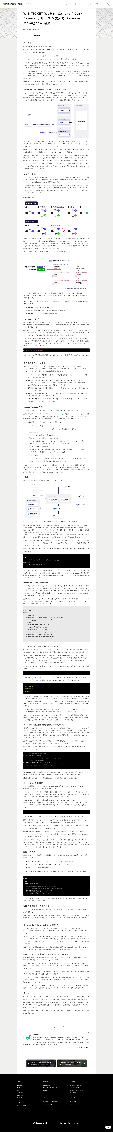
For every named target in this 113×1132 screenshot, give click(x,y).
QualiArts (19, 1102)
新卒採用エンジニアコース (76, 1087)
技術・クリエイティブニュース (50, 1087)
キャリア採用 (73, 1092)
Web (36, 1027)
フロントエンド (59, 1027)
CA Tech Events (73, 1101)
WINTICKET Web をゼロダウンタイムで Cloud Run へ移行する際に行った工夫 (52, 59)
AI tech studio (20, 1085)
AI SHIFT (18, 1087)
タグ (67, 4)
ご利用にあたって (76, 1123)
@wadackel (41, 46)
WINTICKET (27, 50)
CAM (18, 1090)
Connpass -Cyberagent (74, 1104)
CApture (45, 1090)
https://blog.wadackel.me (81, 1047)
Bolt (27, 545)
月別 (74, 4)
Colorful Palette (20, 1095)
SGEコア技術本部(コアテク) (23, 1105)
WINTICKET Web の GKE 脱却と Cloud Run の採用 (43, 56)
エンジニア (26, 31)
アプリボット (20, 1100)
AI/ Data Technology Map (48, 1104)
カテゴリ (83, 4)
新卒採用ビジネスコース (75, 1085)
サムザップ (19, 1097)
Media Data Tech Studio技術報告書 (50, 1101)
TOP (108, 1127)
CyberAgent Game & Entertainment (24, 1092)
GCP (29, 1027)
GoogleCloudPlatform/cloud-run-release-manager (48, 414)
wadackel (37, 29)
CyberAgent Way (46, 1085)
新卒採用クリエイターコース (76, 1090)
